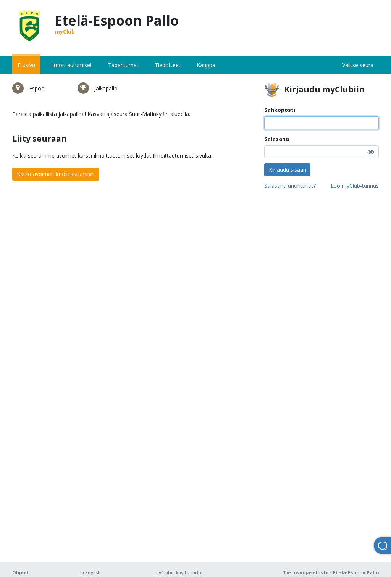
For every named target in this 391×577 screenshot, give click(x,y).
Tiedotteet (168, 65)
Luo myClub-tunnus (355, 185)
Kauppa (206, 65)
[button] (370, 152)
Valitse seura (357, 65)
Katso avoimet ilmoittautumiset (56, 173)
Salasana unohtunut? (290, 185)
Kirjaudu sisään (287, 169)
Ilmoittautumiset (71, 65)
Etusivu (26, 65)
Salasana (276, 138)
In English (90, 572)
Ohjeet (20, 572)
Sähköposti (279, 109)
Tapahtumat (123, 65)
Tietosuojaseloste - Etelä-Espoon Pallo (331, 572)
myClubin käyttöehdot (179, 572)
